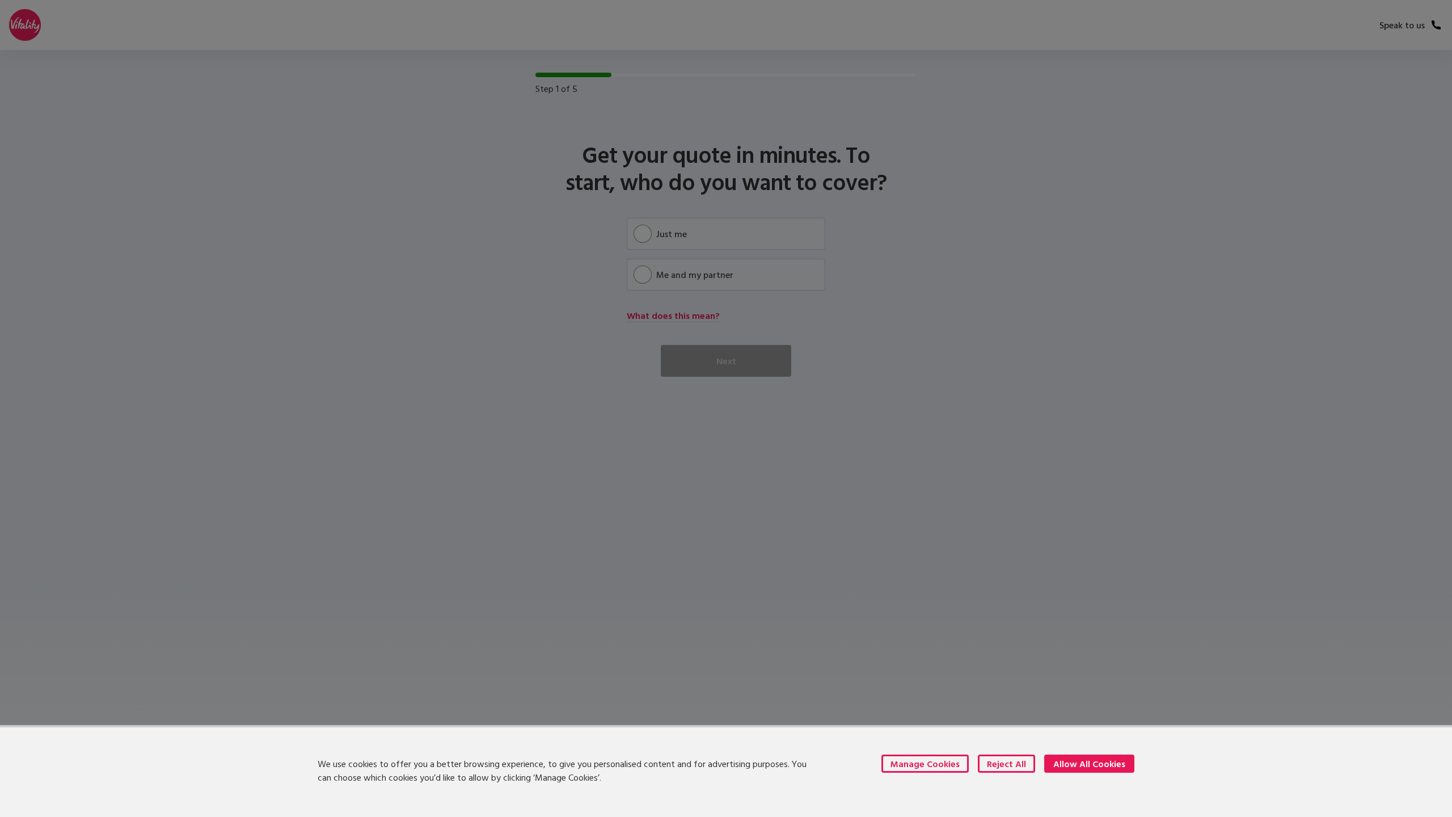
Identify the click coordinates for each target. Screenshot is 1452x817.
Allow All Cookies (1089, 763)
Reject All (1006, 763)
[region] (726, 771)
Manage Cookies (925, 763)
